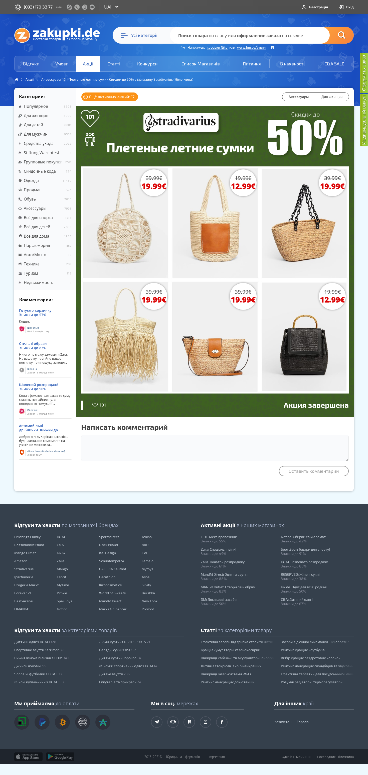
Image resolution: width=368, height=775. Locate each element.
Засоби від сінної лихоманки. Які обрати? (315, 642)
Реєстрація (318, 7)
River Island (108, 545)
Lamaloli (148, 561)
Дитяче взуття (114, 674)
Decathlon (107, 577)
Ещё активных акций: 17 (111, 96)
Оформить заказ (364, 73)
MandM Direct (110, 601)
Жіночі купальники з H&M (39, 682)
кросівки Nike (217, 47)
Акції (88, 63)
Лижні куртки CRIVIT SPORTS (124, 642)
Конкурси (147, 63)
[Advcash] (102, 722)
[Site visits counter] (111, 764)
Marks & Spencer (113, 609)
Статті (113, 63)
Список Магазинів (200, 63)
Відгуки (31, 63)
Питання (252, 63)
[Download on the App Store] (28, 756)
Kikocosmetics (110, 585)
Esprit (61, 577)
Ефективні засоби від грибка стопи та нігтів (237, 642)
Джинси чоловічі (30, 666)
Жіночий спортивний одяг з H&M (128, 666)
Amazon (20, 561)
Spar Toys (64, 601)
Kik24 (61, 553)
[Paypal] (42, 722)
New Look (149, 601)
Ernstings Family (27, 537)
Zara (60, 561)
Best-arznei (23, 601)
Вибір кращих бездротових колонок (310, 658)
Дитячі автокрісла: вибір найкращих (231, 666)
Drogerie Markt (26, 585)
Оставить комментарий (314, 471)
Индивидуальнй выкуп (364, 120)
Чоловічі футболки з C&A (38, 674)
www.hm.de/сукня (251, 47)
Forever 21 (22, 593)
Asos (145, 577)
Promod (148, 609)
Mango (62, 569)
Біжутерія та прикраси (120, 682)
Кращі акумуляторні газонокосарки (230, 650)
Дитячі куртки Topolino (120, 658)
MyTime (63, 585)
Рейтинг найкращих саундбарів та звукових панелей (317, 666)
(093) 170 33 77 (38, 7)
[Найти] (334, 35)
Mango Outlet (25, 553)
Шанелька (33, 327)
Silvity (146, 585)
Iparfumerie (23, 577)
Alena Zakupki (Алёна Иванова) (46, 451)
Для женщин (331, 96)
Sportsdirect (109, 537)
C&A (60, 545)
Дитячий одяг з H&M (35, 642)
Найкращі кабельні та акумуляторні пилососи (237, 658)
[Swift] (82, 722)
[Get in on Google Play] (60, 756)
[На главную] (59, 35)
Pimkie (62, 593)
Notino (62, 609)
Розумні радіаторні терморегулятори (311, 682)
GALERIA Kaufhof (112, 569)
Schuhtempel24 (111, 561)
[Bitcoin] (62, 722)
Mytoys (147, 569)
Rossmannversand (29, 545)
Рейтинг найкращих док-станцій (227, 682)
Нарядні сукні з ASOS (118, 650)
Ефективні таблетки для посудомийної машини (317, 674)
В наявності (292, 63)
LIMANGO (21, 609)
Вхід (349, 7)
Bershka (148, 593)
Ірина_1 (32, 368)
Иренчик (32, 410)
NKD (145, 545)
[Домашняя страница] (16, 79)
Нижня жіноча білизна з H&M (41, 658)
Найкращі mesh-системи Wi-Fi (226, 674)
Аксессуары (299, 96)
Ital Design (107, 553)
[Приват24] (21, 722)
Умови (62, 63)
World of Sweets (112, 593)
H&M (61, 537)
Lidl (144, 553)
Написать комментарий (124, 426)
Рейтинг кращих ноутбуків (303, 650)
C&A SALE (334, 63)
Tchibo (147, 537)
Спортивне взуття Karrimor (39, 650)
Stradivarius (24, 569)
